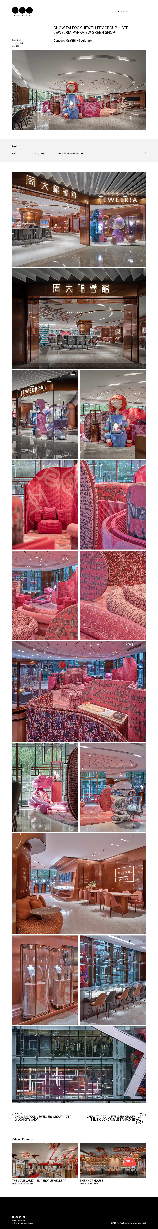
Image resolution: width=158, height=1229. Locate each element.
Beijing (22, 43)
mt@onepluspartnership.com (22, 1223)
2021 (18, 46)
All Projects (124, 11)
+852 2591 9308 (19, 1221)
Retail (19, 40)
